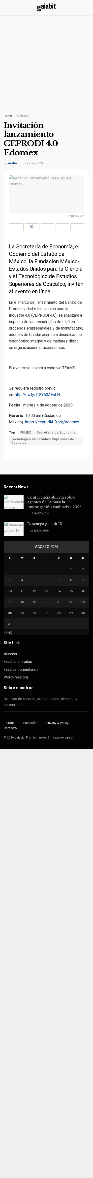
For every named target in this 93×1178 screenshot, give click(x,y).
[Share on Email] (47, 227)
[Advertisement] (46, 66)
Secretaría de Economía (56, 432)
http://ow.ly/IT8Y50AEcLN (37, 394)
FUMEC (25, 432)
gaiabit (19, 737)
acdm (12, 163)
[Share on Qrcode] (62, 227)
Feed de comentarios (21, 669)
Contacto (10, 728)
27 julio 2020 (34, 163)
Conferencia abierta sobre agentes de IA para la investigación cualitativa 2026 (54, 502)
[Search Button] (87, 7)
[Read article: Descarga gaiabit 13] (14, 529)
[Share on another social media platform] (77, 227)
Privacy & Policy (57, 723)
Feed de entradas (18, 661)
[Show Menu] (6, 7)
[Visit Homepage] (46, 7)
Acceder (10, 654)
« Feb (8, 632)
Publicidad (30, 723)
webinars (23, 116)
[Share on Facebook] (16, 227)
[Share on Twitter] (32, 227)
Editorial (9, 723)
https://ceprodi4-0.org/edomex (52, 422)
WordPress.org (16, 677)
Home (8, 116)
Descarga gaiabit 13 (44, 524)
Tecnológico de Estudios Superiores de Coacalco (42, 441)
